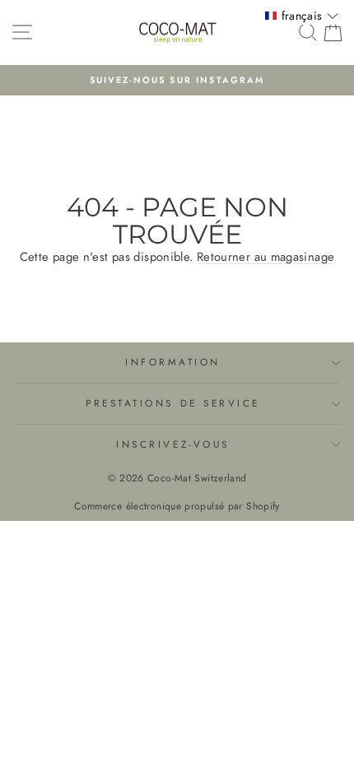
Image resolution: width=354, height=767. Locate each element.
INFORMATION (173, 362)
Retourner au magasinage (265, 257)
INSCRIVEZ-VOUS (172, 444)
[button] (302, 16)
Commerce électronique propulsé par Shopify (176, 506)
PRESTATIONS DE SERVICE (173, 403)
